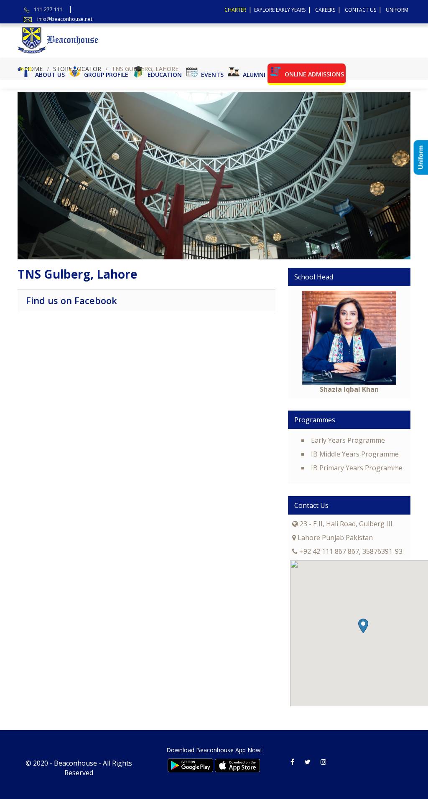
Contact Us (360, 9)
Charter (235, 9)
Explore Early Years (280, 9)
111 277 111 (48, 9)
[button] (363, 626)
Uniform (397, 9)
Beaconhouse (75, 763)
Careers (325, 9)
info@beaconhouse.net (64, 19)
